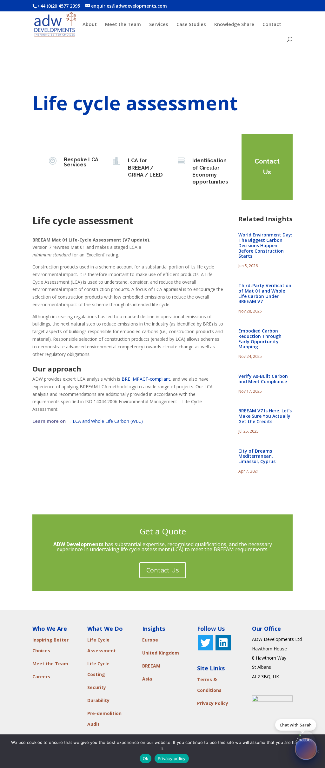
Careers (41, 677)
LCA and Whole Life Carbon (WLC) (108, 421)
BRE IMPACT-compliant (146, 379)
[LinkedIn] (223, 642)
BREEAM (151, 666)
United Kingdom (160, 653)
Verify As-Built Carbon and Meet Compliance (263, 378)
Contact (271, 24)
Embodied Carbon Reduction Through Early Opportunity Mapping (260, 339)
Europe (150, 640)
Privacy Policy (212, 703)
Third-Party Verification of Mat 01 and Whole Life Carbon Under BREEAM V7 (264, 293)
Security (96, 687)
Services (158, 24)
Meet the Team (123, 24)
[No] (317, 751)
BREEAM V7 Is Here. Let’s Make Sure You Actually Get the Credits (265, 416)
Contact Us (267, 167)
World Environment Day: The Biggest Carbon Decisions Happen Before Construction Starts (265, 245)
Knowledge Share (234, 24)
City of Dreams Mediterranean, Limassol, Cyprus (256, 456)
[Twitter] (205, 642)
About (90, 24)
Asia (147, 679)
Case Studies (191, 24)
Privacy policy (172, 758)
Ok (146, 758)
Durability (98, 700)
